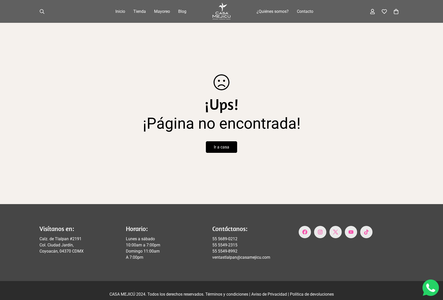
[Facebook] (305, 232)
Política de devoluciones (312, 294)
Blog (182, 11)
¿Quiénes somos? (273, 11)
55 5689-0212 (224, 238)
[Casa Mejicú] (221, 11)
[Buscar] (42, 11)
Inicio (120, 11)
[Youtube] (351, 232)
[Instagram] (320, 232)
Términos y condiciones (227, 294)
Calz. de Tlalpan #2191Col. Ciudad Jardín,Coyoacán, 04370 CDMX (61, 245)
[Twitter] (335, 232)
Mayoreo (162, 11)
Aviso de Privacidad (269, 294)
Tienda (139, 11)
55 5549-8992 (224, 251)
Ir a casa (221, 147)
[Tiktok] (366, 232)
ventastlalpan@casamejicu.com (241, 257)
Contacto (305, 11)
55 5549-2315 (224, 245)
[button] (396, 11)
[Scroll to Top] (433, 272)
